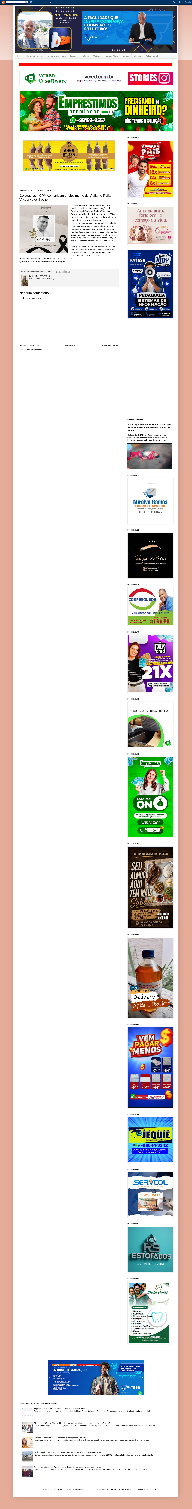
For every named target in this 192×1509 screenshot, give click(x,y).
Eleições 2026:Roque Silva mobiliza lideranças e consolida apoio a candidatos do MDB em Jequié (74, 1423)
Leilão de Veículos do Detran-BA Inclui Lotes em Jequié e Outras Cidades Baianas (67, 1452)
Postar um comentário (32, 298)
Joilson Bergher (153, 56)
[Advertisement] (69, 321)
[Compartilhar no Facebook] (66, 271)
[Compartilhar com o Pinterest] (68, 271)
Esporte (74, 56)
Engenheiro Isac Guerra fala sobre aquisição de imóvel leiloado (60, 1409)
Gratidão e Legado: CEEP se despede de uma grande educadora (60, 1438)
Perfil (19, 56)
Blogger (152, 1490)
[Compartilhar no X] (63, 271)
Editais (126, 56)
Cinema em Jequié (57, 56)
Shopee (137, 56)
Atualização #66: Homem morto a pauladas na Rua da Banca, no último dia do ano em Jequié (149, 427)
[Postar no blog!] (60, 271)
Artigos (85, 56)
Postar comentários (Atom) (37, 350)
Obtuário (97, 56)
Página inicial (69, 345)
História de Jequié (35, 56)
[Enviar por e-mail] (57, 271)
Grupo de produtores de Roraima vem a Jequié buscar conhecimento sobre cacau (67, 1467)
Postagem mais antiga (109, 345)
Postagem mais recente (29, 345)
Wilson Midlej (112, 56)
